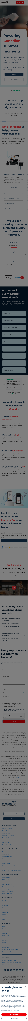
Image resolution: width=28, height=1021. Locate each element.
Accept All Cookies (14, 1014)
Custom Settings (14, 1018)
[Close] (25, 986)
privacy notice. (16, 1010)
